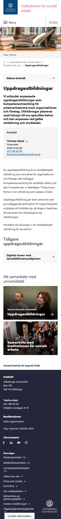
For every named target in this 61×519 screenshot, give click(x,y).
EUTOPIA (9, 486)
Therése (16, 140)
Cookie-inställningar (15, 503)
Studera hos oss (12, 65)
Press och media (13, 481)
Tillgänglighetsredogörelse (18, 508)
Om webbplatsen (13, 491)
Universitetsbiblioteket (17, 468)
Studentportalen (14, 457)
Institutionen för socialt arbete (25, 62)
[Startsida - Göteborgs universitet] (49, 506)
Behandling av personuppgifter (12, 497)
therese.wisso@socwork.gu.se (23, 154)
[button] (23, 22)
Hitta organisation (13, 421)
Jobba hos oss (11, 476)
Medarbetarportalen (17, 462)
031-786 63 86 (14, 151)
